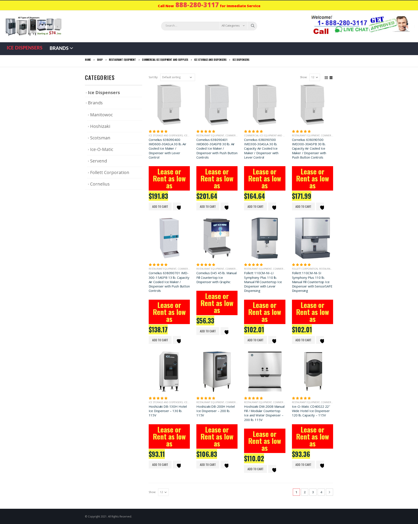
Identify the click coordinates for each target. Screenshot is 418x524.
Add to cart (160, 206)
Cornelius (100, 184)
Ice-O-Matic (101, 149)
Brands (59, 48)
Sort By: (153, 77)
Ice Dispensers (24, 48)
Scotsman (100, 138)
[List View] (331, 77)
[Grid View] (326, 77)
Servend (98, 161)
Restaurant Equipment (210, 135)
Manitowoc (101, 115)
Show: (303, 77)
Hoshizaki (100, 126)
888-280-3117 (197, 4)
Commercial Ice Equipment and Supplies (268, 135)
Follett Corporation (305, 268)
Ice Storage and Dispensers (166, 135)
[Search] (252, 25)
